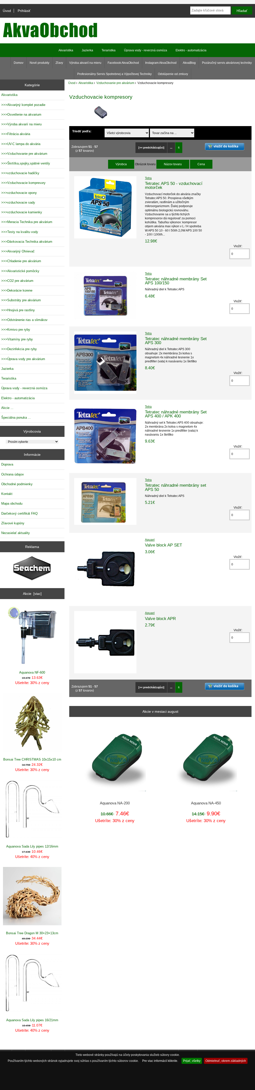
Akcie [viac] (32, 594)
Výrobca (121, 164)
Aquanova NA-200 (115, 803)
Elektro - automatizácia (191, 50)
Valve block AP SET (163, 545)
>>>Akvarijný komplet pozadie (23, 105)
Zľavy (59, 63)
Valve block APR (160, 618)
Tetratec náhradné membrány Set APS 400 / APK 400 (176, 413)
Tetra (148, 178)
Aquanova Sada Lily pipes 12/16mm (32, 846)
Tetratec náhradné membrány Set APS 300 (176, 340)
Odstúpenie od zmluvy (173, 74)
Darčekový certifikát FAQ (19, 513)
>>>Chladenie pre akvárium (21, 261)
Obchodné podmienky (17, 484)
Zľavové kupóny (12, 523)
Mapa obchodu (11, 503)
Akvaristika (85, 82)
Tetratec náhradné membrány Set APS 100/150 (176, 280)
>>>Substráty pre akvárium (21, 300)
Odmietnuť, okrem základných (225, 1060)
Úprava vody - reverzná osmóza (145, 50)
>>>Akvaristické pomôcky (20, 271)
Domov (18, 63)
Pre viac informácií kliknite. (160, 1060)
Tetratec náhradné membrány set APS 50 (175, 487)
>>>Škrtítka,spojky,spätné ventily (25, 163)
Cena (201, 164)
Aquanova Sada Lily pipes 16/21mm (32, 1020)
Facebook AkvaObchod (123, 63)
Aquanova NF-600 (32, 672)
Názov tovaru (173, 164)
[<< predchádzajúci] (151, 147)
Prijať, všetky (191, 1060)
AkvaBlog (189, 63)
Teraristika (109, 50)
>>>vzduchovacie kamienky (21, 212)
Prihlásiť (24, 11)
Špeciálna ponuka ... (16, 417)
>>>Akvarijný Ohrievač (18, 251)
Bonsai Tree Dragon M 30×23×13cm (32, 933)
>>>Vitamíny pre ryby (17, 339)
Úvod (7, 11)
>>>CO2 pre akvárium (17, 281)
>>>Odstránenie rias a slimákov (24, 320)
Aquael (150, 539)
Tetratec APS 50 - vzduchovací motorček (173, 185)
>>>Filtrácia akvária (15, 134)
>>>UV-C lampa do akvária (20, 144)
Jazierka (87, 50)
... (171, 147)
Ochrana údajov (12, 474)
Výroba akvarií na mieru (85, 63)
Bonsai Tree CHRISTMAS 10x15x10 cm (32, 759)
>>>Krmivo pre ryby (15, 329)
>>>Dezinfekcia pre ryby (19, 349)
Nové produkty (39, 63)
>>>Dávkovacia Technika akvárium (26, 241)
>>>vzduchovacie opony (19, 193)
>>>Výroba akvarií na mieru (21, 124)
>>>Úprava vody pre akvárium (23, 359)
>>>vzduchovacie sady (18, 202)
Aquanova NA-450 (206, 803)
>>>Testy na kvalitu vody (19, 232)
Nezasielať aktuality (15, 533)
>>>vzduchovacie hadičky (20, 173)
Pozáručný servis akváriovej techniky (227, 63)
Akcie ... (7, 408)
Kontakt (6, 494)
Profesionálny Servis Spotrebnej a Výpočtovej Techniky (114, 74)
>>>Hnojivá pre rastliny (18, 310)
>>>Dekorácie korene (16, 290)
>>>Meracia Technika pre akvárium (26, 222)
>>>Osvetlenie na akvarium (21, 114)
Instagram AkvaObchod (161, 63)
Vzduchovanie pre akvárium (115, 82)
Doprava (7, 464)
